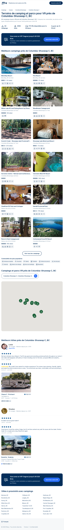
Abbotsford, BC (26, 500)
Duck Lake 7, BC (47, 513)
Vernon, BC (4, 506)
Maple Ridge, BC (47, 498)
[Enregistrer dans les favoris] (29, 374)
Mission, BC (25, 503)
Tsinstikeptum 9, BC (27, 508)
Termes (26, 527)
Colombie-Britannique (20, 10)
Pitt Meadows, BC (48, 500)
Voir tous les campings (32, 253)
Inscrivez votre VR (52, 39)
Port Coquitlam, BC (48, 508)
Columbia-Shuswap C (34, 10)
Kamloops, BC (47, 495)
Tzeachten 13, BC (27, 506)
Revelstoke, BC (5, 498)
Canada (11, 10)
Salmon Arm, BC (26, 513)
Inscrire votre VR (56, 3)
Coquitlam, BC (5, 513)
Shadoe (12, 409)
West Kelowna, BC (48, 506)
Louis (11, 345)
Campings (3, 10)
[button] (32, 302)
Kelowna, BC (4, 495)
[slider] (6, 354)
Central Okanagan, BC (49, 503)
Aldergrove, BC (26, 511)
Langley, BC (25, 498)
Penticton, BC (5, 511)
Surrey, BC (4, 500)
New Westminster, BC (7, 508)
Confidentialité (34, 527)
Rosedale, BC (47, 511)
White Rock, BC (5, 503)
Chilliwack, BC (26, 495)
